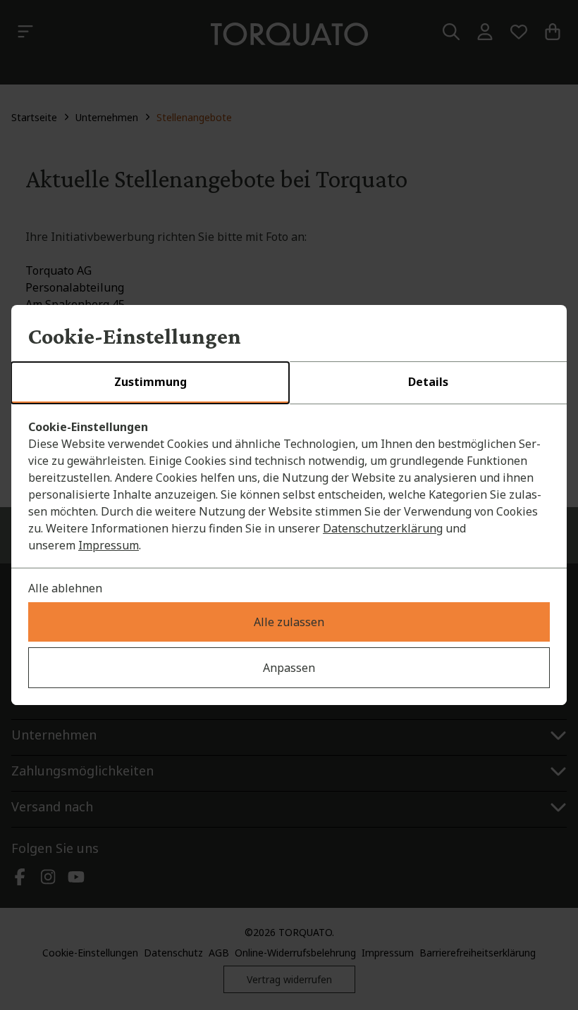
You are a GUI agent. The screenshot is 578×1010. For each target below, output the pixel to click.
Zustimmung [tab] (150, 381)
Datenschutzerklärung (383, 528)
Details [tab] (428, 381)
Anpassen (289, 667)
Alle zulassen (289, 622)
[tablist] (289, 383)
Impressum (108, 545)
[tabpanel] (289, 486)
